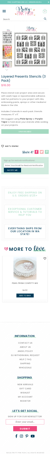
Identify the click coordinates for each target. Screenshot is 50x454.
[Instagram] (21, 436)
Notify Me (12, 170)
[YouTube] (33, 436)
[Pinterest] (27, 436)
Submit (25, 428)
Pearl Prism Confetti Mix (25, 283)
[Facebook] (16, 436)
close (48, 2)
